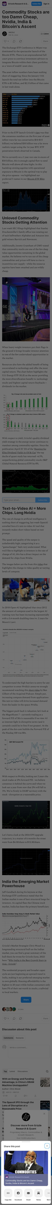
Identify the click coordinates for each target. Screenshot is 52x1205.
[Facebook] (18, 1193)
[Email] (28, 1193)
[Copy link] (8, 1193)
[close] (47, 1146)
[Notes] (38, 1193)
